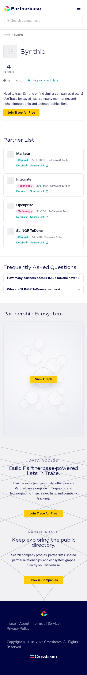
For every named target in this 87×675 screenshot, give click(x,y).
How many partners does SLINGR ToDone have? (42, 278)
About (24, 623)
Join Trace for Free (21, 112)
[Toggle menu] (78, 8)
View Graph (43, 379)
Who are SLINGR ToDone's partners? (33, 289)
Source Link (37, 165)
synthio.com (16, 80)
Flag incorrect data (44, 80)
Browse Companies (44, 580)
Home (7, 34)
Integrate (23, 179)
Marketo (23, 153)
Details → (22, 165)
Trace (11, 623)
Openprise (24, 205)
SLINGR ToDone (29, 231)
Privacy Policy (18, 628)
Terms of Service (46, 623)
